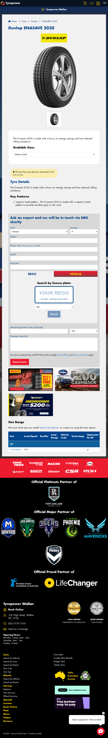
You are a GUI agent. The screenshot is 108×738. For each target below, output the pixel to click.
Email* (13, 254)
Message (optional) (19, 336)
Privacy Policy (63, 355)
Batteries (7, 689)
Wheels (7, 675)
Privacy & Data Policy (19, 733)
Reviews (8, 721)
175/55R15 (15, 449)
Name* (13, 236)
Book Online (10, 706)
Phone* (25, 245)
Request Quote (19, 362)
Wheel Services (10, 696)
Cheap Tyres (59, 664)
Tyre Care (7, 668)
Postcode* (14, 263)
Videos (7, 717)
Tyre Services (9, 692)
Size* (12, 227)
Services (7, 685)
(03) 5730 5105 (17, 623)
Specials (7, 699)
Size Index (58, 654)
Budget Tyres (59, 661)
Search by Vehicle (11, 658)
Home (14, 21)
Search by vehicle (49, 427)
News (6, 714)
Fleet (6, 710)
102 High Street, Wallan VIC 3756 (21, 617)
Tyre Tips (7, 672)
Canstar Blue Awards (63, 658)
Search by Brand (10, 665)
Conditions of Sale (35, 733)
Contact (7, 703)
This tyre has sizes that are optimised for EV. (34, 173)
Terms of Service (80, 355)
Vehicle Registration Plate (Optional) (26, 327)
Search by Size (10, 661)
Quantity (74, 227)
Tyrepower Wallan (56, 9)
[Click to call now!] (85, 3)
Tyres (6, 654)
